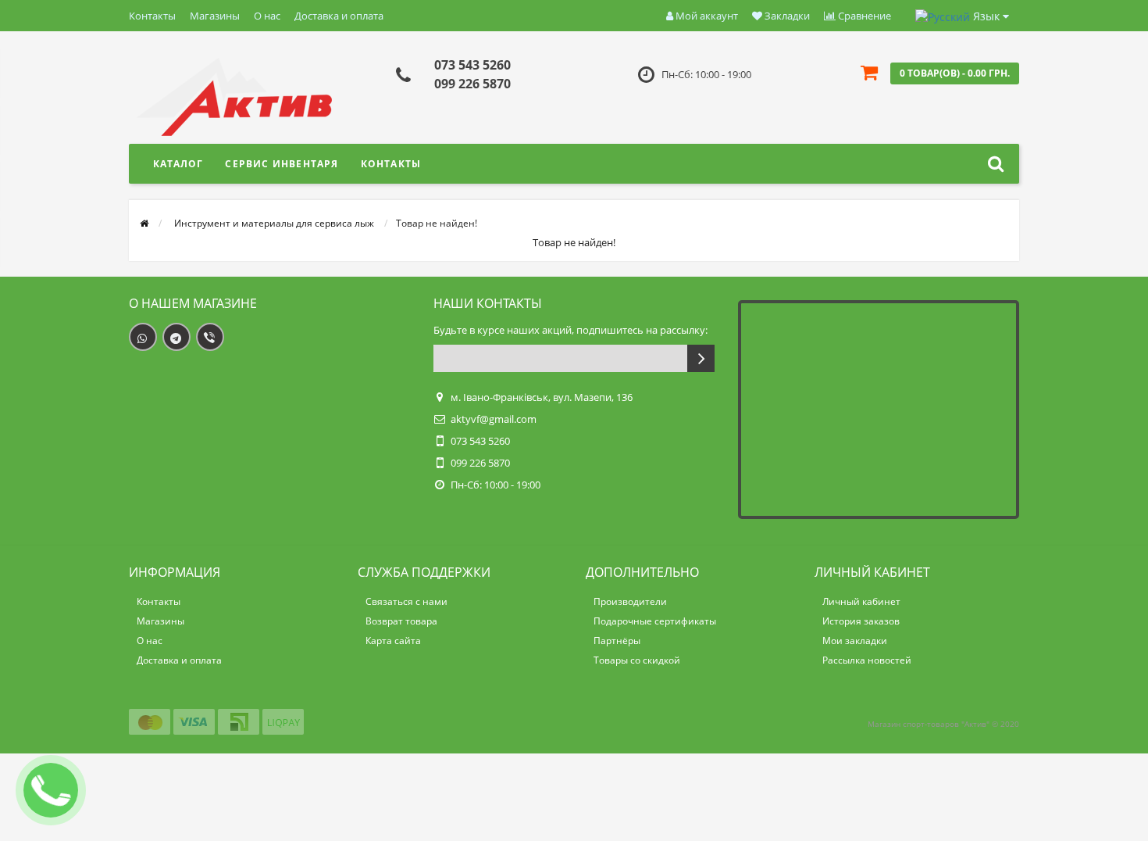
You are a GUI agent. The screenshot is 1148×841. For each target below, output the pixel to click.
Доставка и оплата (338, 16)
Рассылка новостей (866, 660)
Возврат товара (401, 621)
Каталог (178, 163)
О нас (267, 16)
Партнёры (617, 640)
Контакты (152, 16)
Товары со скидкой (637, 660)
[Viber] (210, 337)
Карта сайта (393, 640)
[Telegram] (176, 337)
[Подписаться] (701, 358)
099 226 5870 (472, 83)
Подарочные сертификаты (655, 621)
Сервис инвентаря (281, 163)
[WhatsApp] (143, 337)
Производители (630, 601)
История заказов (861, 621)
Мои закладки (854, 640)
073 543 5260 (472, 64)
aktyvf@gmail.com (494, 419)
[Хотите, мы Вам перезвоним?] (51, 790)
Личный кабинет (861, 601)
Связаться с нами (406, 601)
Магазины (215, 16)
